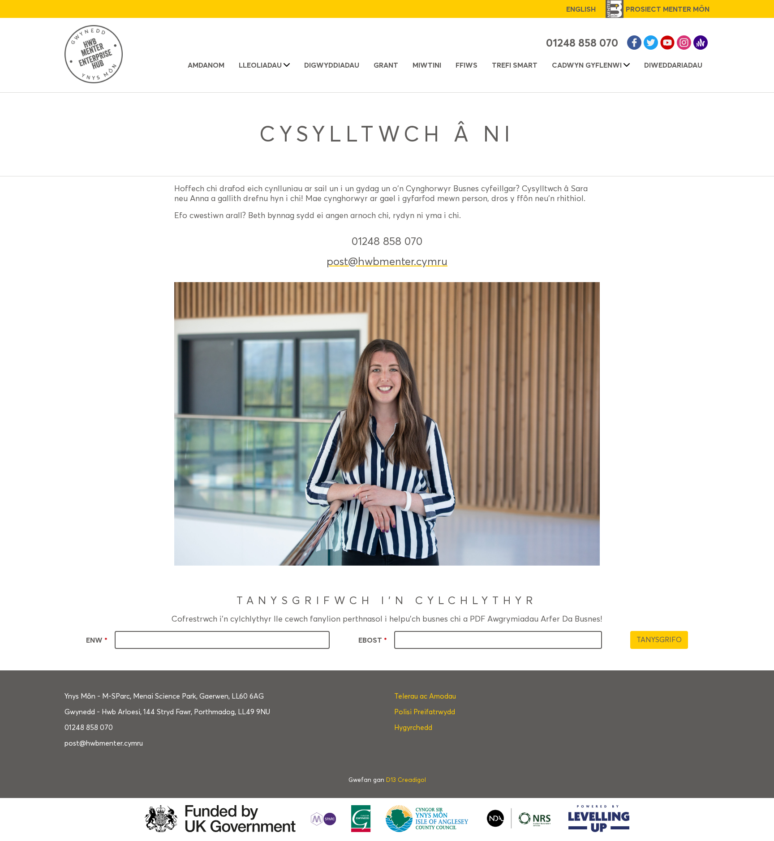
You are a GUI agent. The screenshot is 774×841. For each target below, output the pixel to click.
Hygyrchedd (413, 727)
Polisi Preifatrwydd (424, 712)
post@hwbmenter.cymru (387, 261)
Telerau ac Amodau (425, 696)
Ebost (372, 639)
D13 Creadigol (406, 780)
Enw (97, 639)
